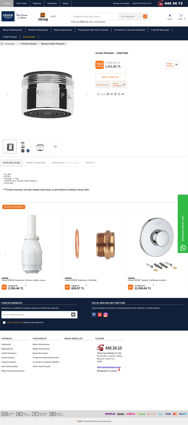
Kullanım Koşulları (8, 362)
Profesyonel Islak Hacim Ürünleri (93, 30)
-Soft (79, 421)
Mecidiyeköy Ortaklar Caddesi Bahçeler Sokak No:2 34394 (109, 354)
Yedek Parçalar (10, 37)
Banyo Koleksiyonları (12, 30)
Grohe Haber (21, 3)
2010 (82, 22)
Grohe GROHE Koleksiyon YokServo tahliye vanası (24, 280)
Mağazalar (37, 3)
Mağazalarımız (7, 349)
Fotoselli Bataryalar (160, 30)
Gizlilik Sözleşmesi (8, 353)
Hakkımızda (52, 3)
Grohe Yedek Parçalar (41, 366)
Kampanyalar (29, 37)
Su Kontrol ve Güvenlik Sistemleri (129, 30)
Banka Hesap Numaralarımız (13, 371)
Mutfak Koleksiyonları (38, 30)
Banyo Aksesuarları (63, 30)
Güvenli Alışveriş (8, 358)
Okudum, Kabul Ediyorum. (25, 322)
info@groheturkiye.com (109, 367)
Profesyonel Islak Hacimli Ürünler (46, 358)
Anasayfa (6, 3)
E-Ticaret (85, 421)
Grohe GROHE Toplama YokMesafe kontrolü (147, 280)
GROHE (5, 278)
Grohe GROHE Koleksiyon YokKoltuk (81, 280)
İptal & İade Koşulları (9, 366)
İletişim (65, 3)
